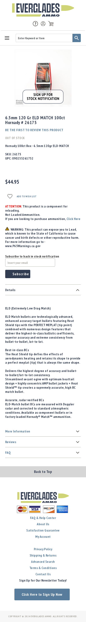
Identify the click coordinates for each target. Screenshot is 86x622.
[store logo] (43, 10)
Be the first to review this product (34, 130)
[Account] (43, 23)
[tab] (43, 290)
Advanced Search (43, 561)
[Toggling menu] (6, 37)
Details (10, 290)
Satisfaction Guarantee (43, 530)
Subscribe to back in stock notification (32, 256)
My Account (43, 536)
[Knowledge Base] (35, 23)
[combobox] (48, 38)
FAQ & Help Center (43, 518)
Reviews (10, 442)
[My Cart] (50, 23)
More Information (17, 431)
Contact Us (43, 574)
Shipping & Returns (43, 555)
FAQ (8, 452)
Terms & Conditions (43, 568)
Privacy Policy (43, 549)
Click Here (74, 219)
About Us (43, 524)
